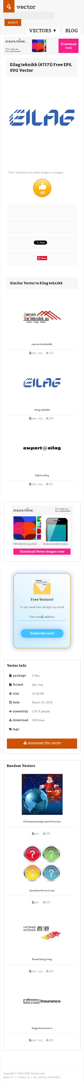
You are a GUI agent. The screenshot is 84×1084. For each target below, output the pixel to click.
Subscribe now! (42, 633)
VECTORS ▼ (43, 31)
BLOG (71, 31)
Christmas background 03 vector (42, 821)
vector (25, 6)
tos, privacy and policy (47, 1077)
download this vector (44, 743)
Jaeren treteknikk (42, 344)
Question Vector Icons (42, 890)
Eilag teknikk (42, 410)
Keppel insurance (42, 1028)
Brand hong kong (42, 959)
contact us (23, 1077)
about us (8, 1077)
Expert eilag (42, 475)
